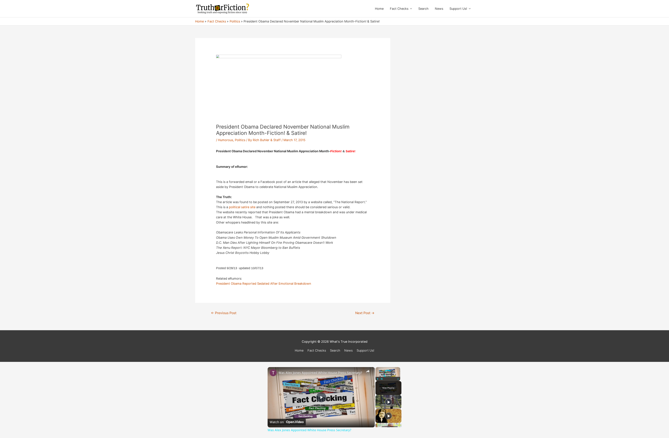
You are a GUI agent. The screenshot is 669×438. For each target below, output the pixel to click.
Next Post (364, 313)
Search (423, 8)
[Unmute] (382, 379)
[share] (368, 371)
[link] (273, 372)
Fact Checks (399, 8)
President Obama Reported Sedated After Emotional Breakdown (263, 283)
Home (379, 8)
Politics (240, 140)
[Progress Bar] (387, 376)
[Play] (377, 379)
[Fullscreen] (398, 379)
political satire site (242, 207)
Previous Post (223, 313)
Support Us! (458, 8)
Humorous (225, 140)
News (439, 8)
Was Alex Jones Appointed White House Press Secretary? (320, 373)
